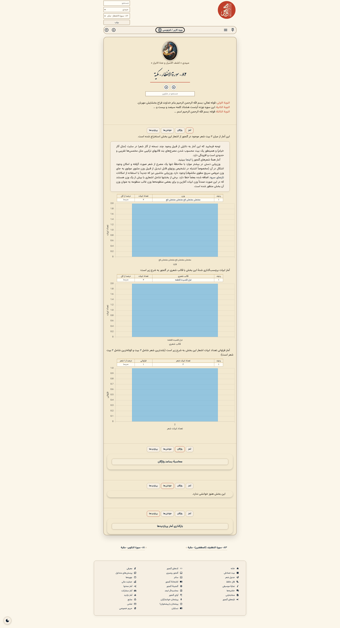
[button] (232, 30)
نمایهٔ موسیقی (228, 586)
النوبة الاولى (223, 103)
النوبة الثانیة (223, 107)
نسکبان (175, 608)
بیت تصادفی (229, 573)
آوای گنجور (174, 595)
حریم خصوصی (126, 608)
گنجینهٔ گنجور (172, 586)
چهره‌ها (129, 577)
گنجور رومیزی (172, 573)
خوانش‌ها (167, 130)
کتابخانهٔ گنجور (172, 582)
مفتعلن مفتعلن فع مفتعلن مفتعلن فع (183, 200)
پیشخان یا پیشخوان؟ (169, 604)
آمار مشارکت (127, 591)
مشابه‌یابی (230, 595)
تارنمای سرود (216, 177)
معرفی (130, 568)
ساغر (176, 577)
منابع (130, 599)
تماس (130, 604)
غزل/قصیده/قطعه (183, 280)
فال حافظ (230, 582)
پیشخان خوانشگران (170, 599)
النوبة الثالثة (223, 112)
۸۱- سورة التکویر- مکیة (133, 548)
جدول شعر (230, 577)
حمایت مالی (127, 582)
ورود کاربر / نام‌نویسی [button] (172, 30)
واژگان (179, 130)
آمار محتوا (128, 586)
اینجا (188, 160)
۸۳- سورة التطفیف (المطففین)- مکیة (207, 548)
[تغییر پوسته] (7, 620)
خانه (233, 568)
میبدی (185, 63)
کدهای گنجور (173, 568)
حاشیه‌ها (231, 591)
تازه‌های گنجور (229, 599)
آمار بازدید (128, 595)
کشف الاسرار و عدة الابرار (166, 63)
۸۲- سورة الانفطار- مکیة (170, 74)
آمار (189, 130)
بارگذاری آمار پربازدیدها (170, 526)
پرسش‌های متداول (124, 573)
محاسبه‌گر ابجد (172, 591)
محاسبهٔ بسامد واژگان (170, 462)
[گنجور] (227, 10)
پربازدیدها (153, 130)
